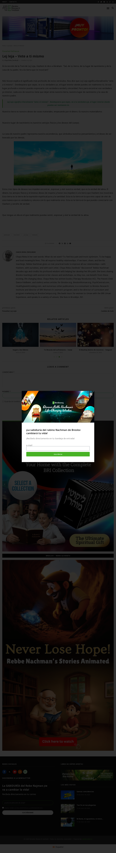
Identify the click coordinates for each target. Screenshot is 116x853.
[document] (58, 426)
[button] (91, 394)
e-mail (29, 445)
